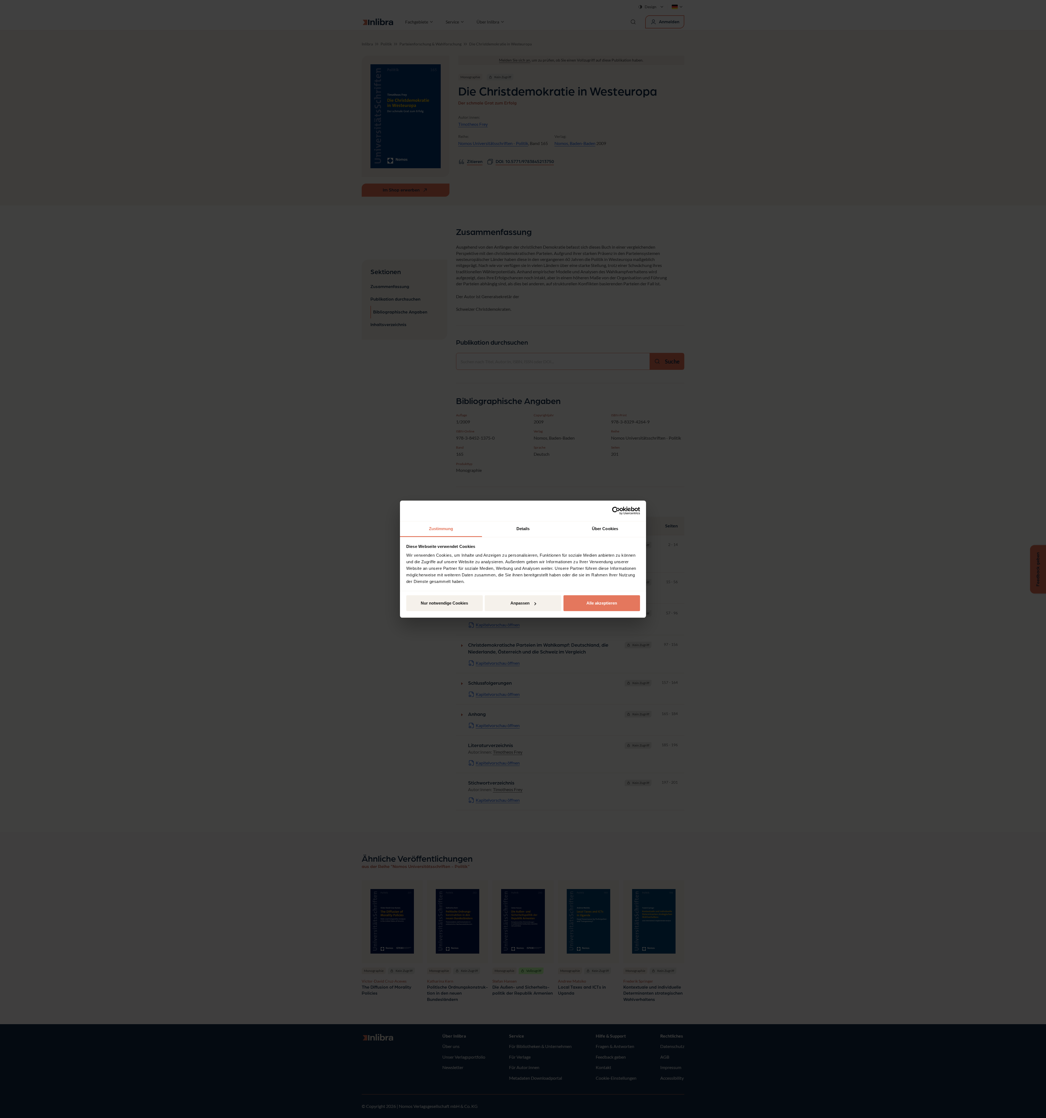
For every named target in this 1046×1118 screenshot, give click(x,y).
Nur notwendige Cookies (444, 603)
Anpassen (520, 603)
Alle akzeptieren (601, 603)
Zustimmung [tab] (441, 528)
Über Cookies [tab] (605, 528)
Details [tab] (523, 528)
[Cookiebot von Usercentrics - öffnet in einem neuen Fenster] (616, 511)
